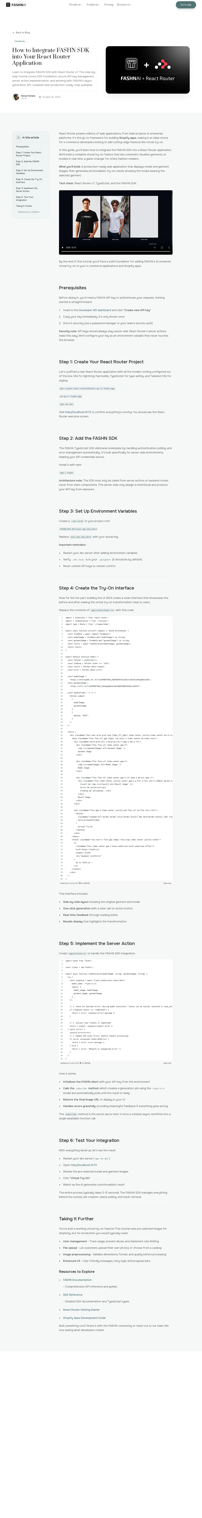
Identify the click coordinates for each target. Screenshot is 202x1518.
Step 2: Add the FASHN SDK (27, 163)
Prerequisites (22, 146)
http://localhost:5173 (78, 412)
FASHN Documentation (77, 1280)
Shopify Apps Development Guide (84, 1318)
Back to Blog (23, 32)
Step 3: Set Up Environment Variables (29, 172)
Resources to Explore (28, 212)
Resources (123, 4)
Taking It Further (24, 206)
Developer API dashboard (95, 310)
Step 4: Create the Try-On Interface (29, 181)
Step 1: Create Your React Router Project (28, 154)
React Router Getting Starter (81, 1309)
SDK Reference (73, 1294)
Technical (19, 41)
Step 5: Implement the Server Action (27, 189)
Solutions (92, 4)
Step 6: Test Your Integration (24, 198)
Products (75, 4)
